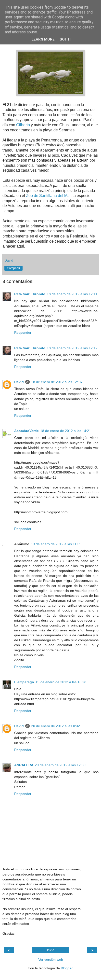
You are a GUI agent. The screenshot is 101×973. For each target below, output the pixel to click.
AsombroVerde (26, 431)
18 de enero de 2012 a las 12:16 (56, 382)
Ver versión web (50, 959)
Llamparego (24, 682)
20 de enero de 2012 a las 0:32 (55, 726)
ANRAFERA (23, 765)
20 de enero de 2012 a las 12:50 (60, 765)
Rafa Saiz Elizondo (29, 294)
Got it (65, 39)
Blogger (67, 968)
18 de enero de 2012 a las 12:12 (72, 348)
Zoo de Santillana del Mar (48, 196)
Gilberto (23, 125)
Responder (22, 332)
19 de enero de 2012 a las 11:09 (56, 544)
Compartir (13, 268)
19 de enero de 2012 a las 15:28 (61, 682)
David (19, 382)
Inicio (50, 950)
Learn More (43, 39)
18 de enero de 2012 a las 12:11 (72, 294)
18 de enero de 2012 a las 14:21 (65, 431)
